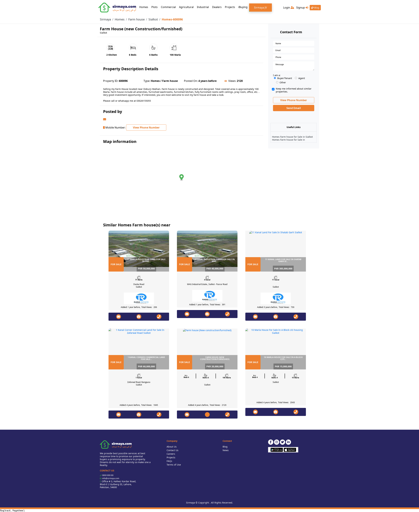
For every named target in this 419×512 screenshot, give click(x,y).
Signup (301, 7)
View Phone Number (146, 127)
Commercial (168, 7)
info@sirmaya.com (110, 478)
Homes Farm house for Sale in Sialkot (292, 136)
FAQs (169, 461)
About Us (172, 446)
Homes (144, 7)
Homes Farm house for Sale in (288, 139)
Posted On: (191, 80)
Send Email (293, 108)
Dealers (217, 7)
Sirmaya (105, 19)
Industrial (203, 7)
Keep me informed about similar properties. (293, 90)
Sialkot (153, 19)
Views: (232, 80)
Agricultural (186, 7)
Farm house (136, 19)
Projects (230, 7)
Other (283, 82)
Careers (171, 453)
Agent (301, 78)
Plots (154, 7)
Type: (147, 80)
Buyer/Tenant (284, 78)
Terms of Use (174, 464)
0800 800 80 (107, 475)
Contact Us (172, 450)
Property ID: (110, 80)
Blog (316, 7)
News (226, 450)
